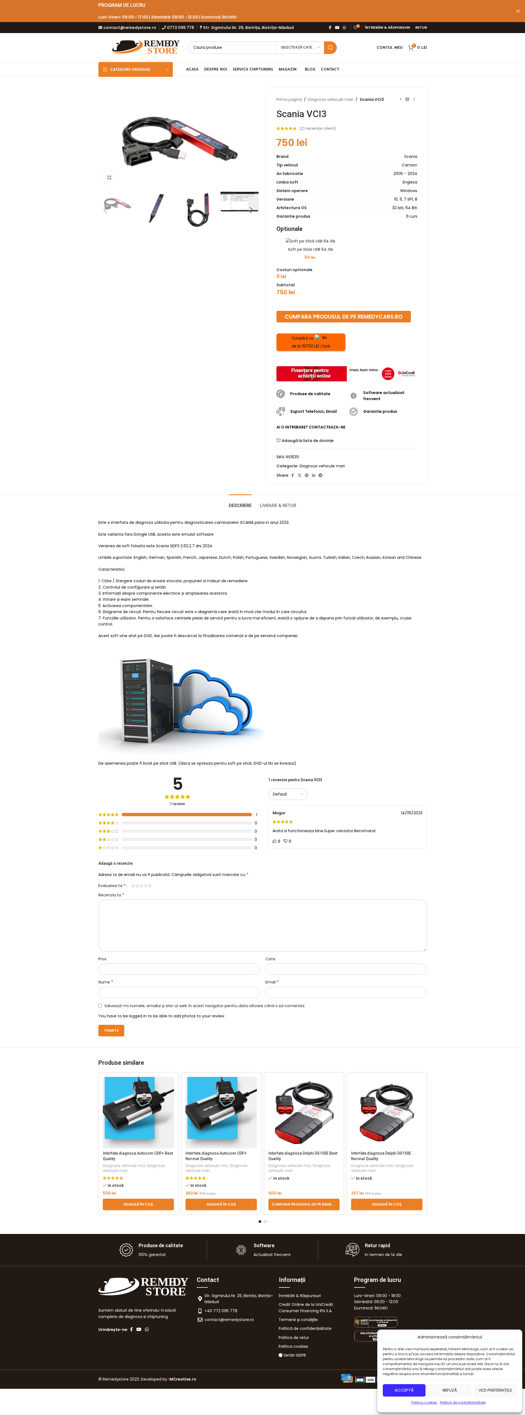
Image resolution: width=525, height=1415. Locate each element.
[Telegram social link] (320, 475)
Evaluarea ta (112, 885)
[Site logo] (146, 47)
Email (272, 982)
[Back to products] (407, 99)
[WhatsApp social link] (344, 27)
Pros (102, 959)
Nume (105, 982)
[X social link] (299, 475)
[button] (105, 210)
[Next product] (414, 99)
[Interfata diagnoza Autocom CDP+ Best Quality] (138, 1112)
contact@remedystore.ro (129, 27)
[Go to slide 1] (260, 1221)
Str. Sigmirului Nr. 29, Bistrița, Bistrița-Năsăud (248, 27)
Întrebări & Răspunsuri (300, 1295)
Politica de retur (294, 1337)
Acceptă (404, 1390)
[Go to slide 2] (265, 1221)
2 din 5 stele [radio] (137, 886)
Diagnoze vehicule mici (124, 1165)
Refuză (450, 1390)
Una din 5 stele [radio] (133, 886)
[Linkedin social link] (313, 475)
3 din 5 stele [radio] (141, 886)
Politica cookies (424, 1402)
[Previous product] (400, 99)
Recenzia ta (111, 895)
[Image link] (346, 373)
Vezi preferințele (495, 1390)
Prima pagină (289, 99)
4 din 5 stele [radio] (146, 886)
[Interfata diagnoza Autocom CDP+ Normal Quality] (221, 1112)
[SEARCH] (330, 47)
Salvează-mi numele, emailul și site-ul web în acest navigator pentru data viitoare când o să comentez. (204, 1006)
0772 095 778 (180, 27)
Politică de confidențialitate (463, 1402)
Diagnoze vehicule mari (330, 99)
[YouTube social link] (337, 27)
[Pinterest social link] (306, 475)
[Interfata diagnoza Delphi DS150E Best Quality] (304, 1112)
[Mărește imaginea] (109, 177)
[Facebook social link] (330, 27)
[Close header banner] (518, 11)
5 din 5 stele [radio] (150, 886)
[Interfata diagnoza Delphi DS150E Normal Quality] (386, 1112)
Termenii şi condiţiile (298, 1319)
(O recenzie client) (318, 128)
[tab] (240, 502)
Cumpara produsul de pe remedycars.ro (344, 316)
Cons (270, 959)
